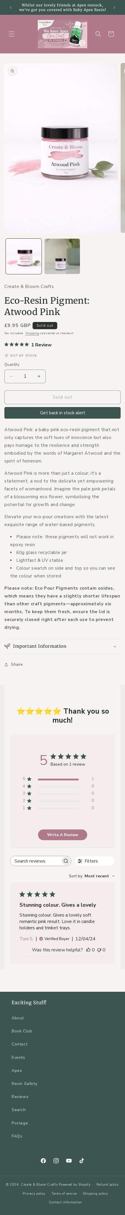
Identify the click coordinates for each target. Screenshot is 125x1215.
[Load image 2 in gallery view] (62, 256)
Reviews (20, 1096)
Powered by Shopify (75, 1184)
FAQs (17, 1136)
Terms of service (64, 1193)
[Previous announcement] (10, 7)
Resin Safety (24, 1083)
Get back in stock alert (62, 413)
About (18, 1018)
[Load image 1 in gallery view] (24, 256)
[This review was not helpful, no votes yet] (99, 950)
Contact (19, 1044)
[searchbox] (35, 861)
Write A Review (62, 835)
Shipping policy (95, 1193)
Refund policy (108, 1184)
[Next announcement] (114, 7)
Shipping (32, 333)
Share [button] (17, 664)
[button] (11, 34)
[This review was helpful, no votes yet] (88, 950)
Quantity (11, 364)
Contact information (65, 1202)
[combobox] (92, 876)
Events (18, 1057)
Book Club (22, 1031)
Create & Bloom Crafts (39, 1184)
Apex (17, 1070)
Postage (20, 1123)
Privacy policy (34, 1193)
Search (19, 1110)
